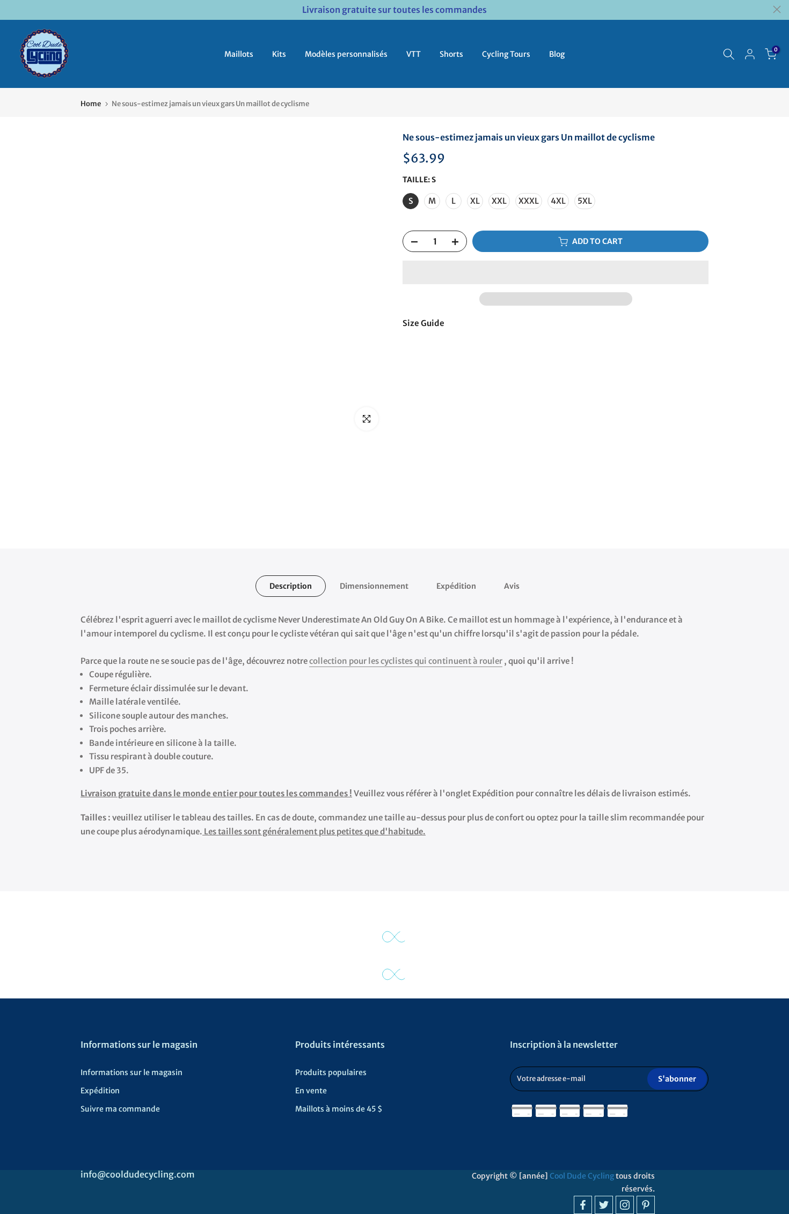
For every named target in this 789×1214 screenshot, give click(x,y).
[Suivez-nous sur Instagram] (625, 1205)
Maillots (238, 54)
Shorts (451, 54)
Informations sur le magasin (131, 1072)
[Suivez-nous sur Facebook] (583, 1205)
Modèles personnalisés (346, 54)
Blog (557, 54)
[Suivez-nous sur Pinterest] (646, 1205)
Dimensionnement (374, 586)
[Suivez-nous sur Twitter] (604, 1205)
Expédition (456, 586)
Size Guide (423, 323)
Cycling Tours (506, 54)
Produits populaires (331, 1072)
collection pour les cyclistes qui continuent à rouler (405, 661)
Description (290, 586)
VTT (413, 54)
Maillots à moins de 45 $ (338, 1109)
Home (91, 103)
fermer (12, 9)
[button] (555, 272)
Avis (512, 586)
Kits (279, 54)
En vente (311, 1090)
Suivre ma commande (120, 1109)
